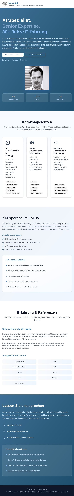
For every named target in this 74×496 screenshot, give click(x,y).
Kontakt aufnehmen (14, 55)
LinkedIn (7, 60)
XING (16, 60)
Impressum (32, 489)
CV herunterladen (36, 55)
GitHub (24, 60)
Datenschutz (43, 489)
